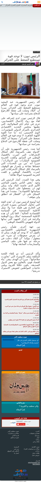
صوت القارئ (35, 447)
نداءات (37, 451)
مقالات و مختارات (13, 433)
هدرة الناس (15, 435)
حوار (38, 437)
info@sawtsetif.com (34, 462)
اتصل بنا (16, 453)
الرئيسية (16, 447)
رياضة (37, 439)
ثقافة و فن (36, 441)
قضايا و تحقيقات (34, 433)
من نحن (16, 449)
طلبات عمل (35, 453)
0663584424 (36, 464)
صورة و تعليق (15, 437)
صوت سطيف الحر (13, 431)
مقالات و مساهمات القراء (31, 449)
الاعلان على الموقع (13, 451)
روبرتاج (37, 435)
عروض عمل (35, 455)
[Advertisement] (20, 28)
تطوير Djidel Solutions (20, 481)
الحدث (37, 431)
